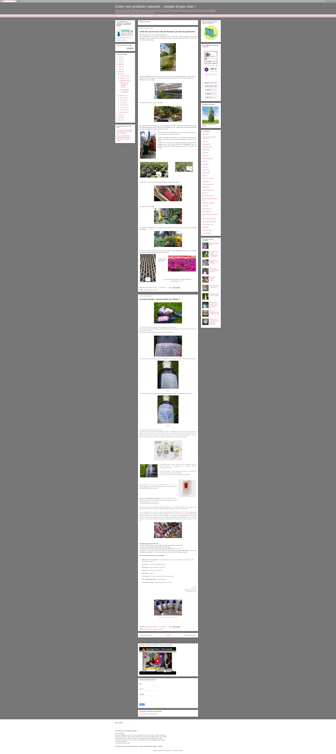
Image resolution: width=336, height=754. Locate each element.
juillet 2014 (123, 97)
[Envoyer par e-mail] (173, 287)
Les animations (137, 16)
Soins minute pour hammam (210, 214)
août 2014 (123, 95)
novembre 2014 (124, 76)
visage (154, 629)
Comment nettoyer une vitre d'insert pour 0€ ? (214, 312)
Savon (204, 205)
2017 (120, 66)
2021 (120, 57)
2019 (120, 62)
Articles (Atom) (171, 640)
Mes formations (206, 184)
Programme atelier (207, 203)
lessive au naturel (207, 178)
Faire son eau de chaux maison (214, 286)
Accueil (168, 635)
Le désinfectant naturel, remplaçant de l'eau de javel (214, 254)
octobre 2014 (124, 78)
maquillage (205, 181)
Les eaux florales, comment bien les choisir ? (159, 299)
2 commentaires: (162, 287)
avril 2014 (123, 105)
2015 (120, 71)
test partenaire (206, 224)
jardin (203, 175)
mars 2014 (123, 107)
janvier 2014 (123, 112)
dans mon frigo (206, 158)
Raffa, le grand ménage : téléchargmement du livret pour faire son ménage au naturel (124, 138)
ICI (179, 281)
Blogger (181, 750)
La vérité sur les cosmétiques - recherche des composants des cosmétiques (125, 131)
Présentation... (149, 16)
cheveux (204, 150)
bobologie (205, 144)
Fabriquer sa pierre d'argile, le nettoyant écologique (214, 321)
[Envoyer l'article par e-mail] (169, 287)
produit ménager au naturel (209, 198)
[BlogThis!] (174, 287)
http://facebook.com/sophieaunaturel (148, 714)
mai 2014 (122, 102)
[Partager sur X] (176, 287)
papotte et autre (153, 290)
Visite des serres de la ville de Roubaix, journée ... (124, 85)
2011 (119, 120)
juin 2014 (122, 100)
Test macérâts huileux (208, 221)
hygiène (204, 170)
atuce (203, 141)
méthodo (204, 187)
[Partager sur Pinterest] (179, 287)
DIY (203, 161)
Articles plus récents (145, 635)
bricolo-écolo (205, 147)
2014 (120, 73)
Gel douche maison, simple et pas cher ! (214, 270)
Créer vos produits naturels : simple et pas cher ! (155, 6)
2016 (120, 69)
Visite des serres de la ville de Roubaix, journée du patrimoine (167, 32)
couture (204, 155)
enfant (204, 164)
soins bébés (205, 211)
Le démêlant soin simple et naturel (214, 294)
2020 (120, 59)
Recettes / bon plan (123, 16)
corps (203, 152)
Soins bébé (205, 208)
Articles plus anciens (190, 635)
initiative (146, 290)
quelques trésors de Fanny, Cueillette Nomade (168, 617)
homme (204, 167)
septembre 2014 (124, 80)
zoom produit (160, 629)
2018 (120, 64)
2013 (120, 115)
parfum (204, 193)
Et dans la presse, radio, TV (166, 16)
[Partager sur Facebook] (178, 287)
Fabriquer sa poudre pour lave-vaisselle (214, 261)
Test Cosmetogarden (208, 218)
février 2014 (123, 109)
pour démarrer (206, 195)
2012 (120, 117)
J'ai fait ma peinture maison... (213, 278)
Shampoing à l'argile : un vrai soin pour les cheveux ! (214, 305)
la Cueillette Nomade (184, 512)
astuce (204, 134)
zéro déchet (205, 230)
